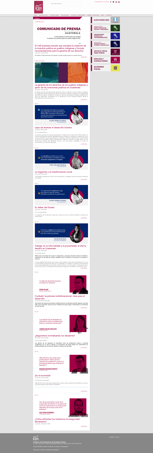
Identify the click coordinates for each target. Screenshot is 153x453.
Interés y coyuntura (93, 15)
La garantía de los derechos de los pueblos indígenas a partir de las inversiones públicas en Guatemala (61, 86)
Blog (102, 15)
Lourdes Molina (42, 132)
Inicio (35, 15)
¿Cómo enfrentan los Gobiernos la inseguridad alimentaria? (57, 420)
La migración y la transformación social (53, 172)
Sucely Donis (41, 253)
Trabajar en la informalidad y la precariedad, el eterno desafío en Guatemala (60, 247)
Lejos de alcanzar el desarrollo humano (53, 127)
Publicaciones (65, 15)
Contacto (109, 15)
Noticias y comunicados (78, 15)
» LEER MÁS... (84, 57)
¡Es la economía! (42, 375)
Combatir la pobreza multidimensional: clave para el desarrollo (60, 297)
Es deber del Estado (45, 207)
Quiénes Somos (114, 437)
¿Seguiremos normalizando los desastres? (55, 335)
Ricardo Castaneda (43, 380)
